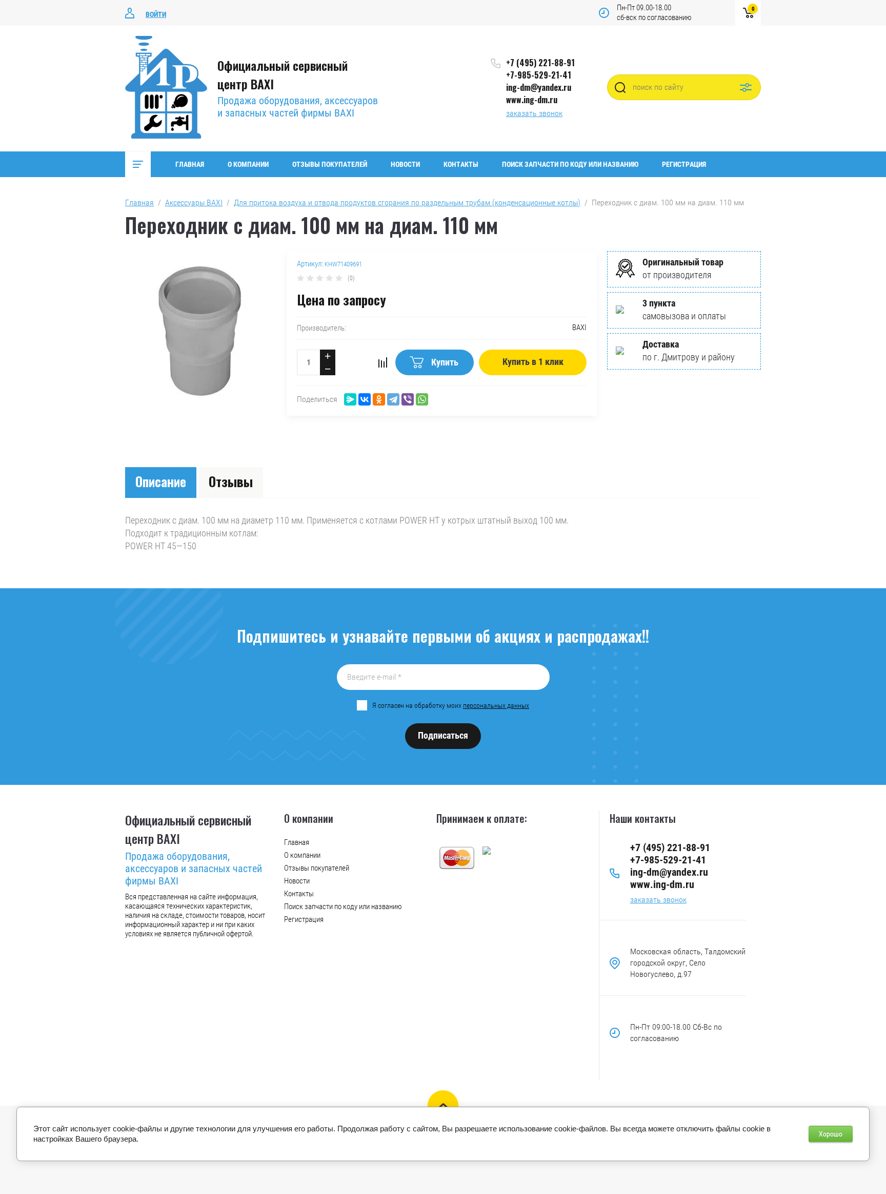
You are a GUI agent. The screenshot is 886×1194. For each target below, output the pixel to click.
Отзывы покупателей (329, 164)
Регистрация (684, 164)
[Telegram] (393, 399)
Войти (156, 14)
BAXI (579, 327)
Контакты (461, 164)
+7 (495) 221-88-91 (540, 62)
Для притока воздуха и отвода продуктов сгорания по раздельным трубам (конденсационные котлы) (407, 202)
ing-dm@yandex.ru (538, 87)
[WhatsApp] (422, 399)
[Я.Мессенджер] (350, 399)
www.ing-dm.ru (531, 99)
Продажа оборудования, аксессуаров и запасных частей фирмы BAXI (297, 106)
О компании (248, 164)
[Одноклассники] (379, 399)
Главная (189, 164)
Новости (405, 164)
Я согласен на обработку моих (450, 705)
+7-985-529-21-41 (538, 75)
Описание (160, 481)
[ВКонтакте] (364, 399)
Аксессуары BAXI (194, 202)
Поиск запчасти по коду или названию (570, 164)
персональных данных (496, 705)
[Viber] (407, 399)
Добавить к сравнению (382, 362)
